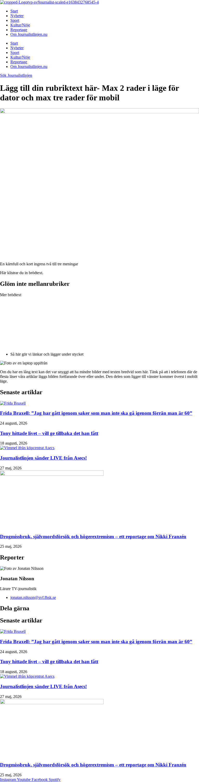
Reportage (18, 29)
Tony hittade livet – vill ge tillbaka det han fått (49, 433)
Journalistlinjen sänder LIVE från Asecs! (43, 458)
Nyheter (17, 15)
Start (14, 11)
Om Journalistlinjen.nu (28, 34)
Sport (14, 20)
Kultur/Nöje (20, 25)
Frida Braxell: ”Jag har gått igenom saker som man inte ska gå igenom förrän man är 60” (96, 413)
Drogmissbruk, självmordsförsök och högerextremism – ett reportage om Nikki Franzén (93, 536)
